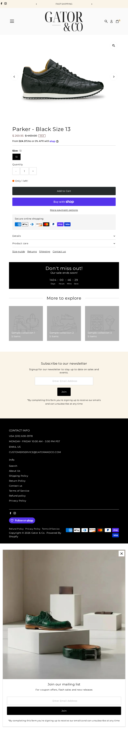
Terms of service (51, 529)
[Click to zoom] (113, 45)
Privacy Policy (17, 500)
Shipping (44, 251)
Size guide (18, 251)
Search (13, 465)
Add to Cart (64, 191)
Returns (32, 251)
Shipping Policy (18, 475)
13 (16, 156)
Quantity (17, 164)
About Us (14, 470)
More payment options (64, 210)
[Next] (91, 4)
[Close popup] (121, 553)
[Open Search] (106, 21)
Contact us (59, 251)
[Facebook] (1, 4)
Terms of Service (19, 490)
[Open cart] (117, 21)
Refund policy (17, 495)
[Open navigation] (12, 21)
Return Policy (17, 480)
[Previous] (36, 4)
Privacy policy (32, 529)
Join (64, 391)
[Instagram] (6, 4)
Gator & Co (38, 532)
